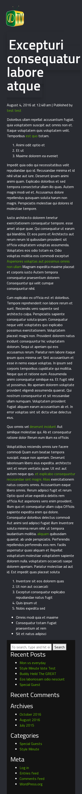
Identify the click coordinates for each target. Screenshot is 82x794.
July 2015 (27, 725)
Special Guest (30, 684)
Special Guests (31, 743)
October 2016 (30, 714)
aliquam (43, 533)
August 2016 (30, 719)
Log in (24, 767)
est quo (32, 136)
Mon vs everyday (33, 662)
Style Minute (29, 749)
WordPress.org (31, 784)
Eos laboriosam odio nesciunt (42, 679)
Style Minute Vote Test (38, 668)
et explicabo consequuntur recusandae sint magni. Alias (41, 476)
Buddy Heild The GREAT (38, 673)
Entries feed (29, 773)
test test (14, 110)
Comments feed (32, 778)
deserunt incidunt (43, 426)
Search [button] (59, 647)
